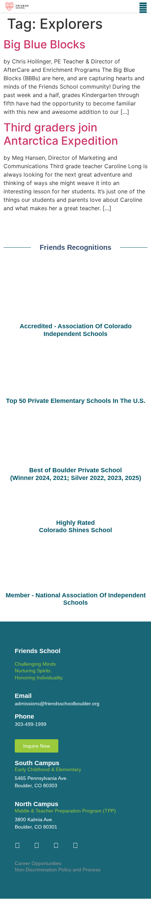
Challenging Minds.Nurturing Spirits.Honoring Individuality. (39, 670)
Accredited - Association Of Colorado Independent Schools (76, 330)
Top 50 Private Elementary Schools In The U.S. (75, 400)
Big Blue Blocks (44, 44)
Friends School (37, 650)
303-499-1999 (30, 724)
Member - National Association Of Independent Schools (76, 599)
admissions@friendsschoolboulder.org (57, 703)
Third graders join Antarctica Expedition (61, 134)
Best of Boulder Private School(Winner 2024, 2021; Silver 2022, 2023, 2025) (75, 474)
